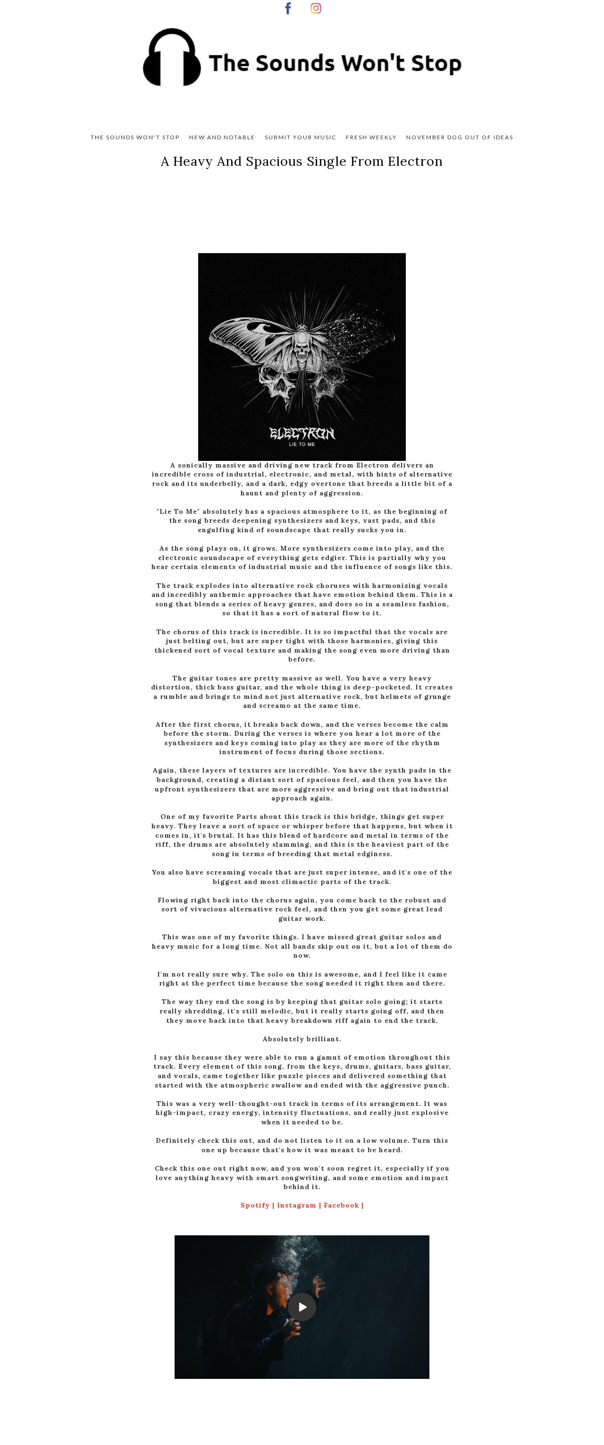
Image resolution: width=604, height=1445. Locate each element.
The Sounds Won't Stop (135, 137)
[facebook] (288, 8)
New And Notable (222, 137)
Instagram (298, 1205)
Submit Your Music (300, 137)
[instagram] (316, 8)
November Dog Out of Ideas (459, 137)
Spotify (256, 1205)
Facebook (342, 1205)
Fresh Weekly (371, 137)
